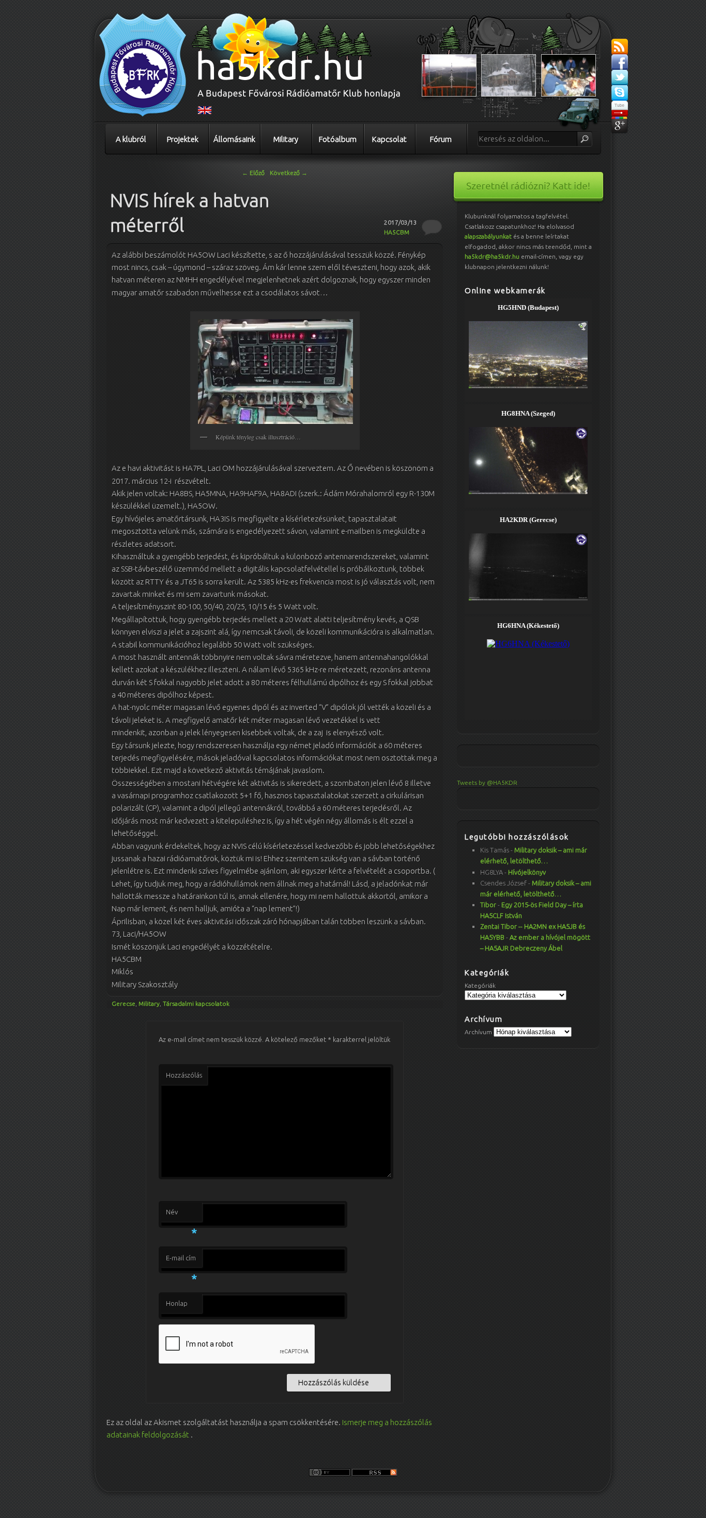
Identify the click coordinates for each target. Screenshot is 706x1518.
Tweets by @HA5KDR (487, 782)
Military (285, 139)
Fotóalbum (338, 139)
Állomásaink (234, 139)
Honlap (177, 1303)
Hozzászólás (184, 1075)
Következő (289, 172)
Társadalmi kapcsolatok (196, 1003)
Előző (253, 172)
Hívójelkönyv (527, 872)
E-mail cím (181, 1261)
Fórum (441, 139)
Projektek (182, 139)
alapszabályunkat (488, 236)
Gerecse (123, 1003)
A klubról (131, 139)
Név (181, 1215)
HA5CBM (396, 232)
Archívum (478, 1032)
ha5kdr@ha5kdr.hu (492, 256)
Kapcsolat (389, 139)
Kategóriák (480, 985)
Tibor (488, 904)
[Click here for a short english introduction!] (204, 112)
